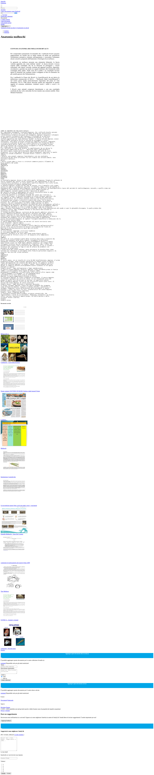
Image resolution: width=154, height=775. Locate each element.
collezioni (9, 16)
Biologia (6, 32)
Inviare (9, 773)
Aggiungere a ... (5, 26)
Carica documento (6, 11)
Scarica (3, 650)
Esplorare (3, 3)
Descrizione (7, 668)
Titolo (2, 665)
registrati (3, 663)
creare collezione (5, 680)
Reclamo (3, 707)
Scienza (6, 31)
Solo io (5, 678)
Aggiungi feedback (6, 720)
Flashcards (4, 16)
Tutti (4, 676)
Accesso (3, 9)
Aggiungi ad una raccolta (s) (9, 28)
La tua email (4, 752)
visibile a (3, 675)
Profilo (3, 24)
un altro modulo (19, 734)
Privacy (3, 710)
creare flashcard (15, 11)
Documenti (4, 700)
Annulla (3, 773)
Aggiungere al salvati (23, 28)
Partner (8, 707)
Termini (7, 710)
